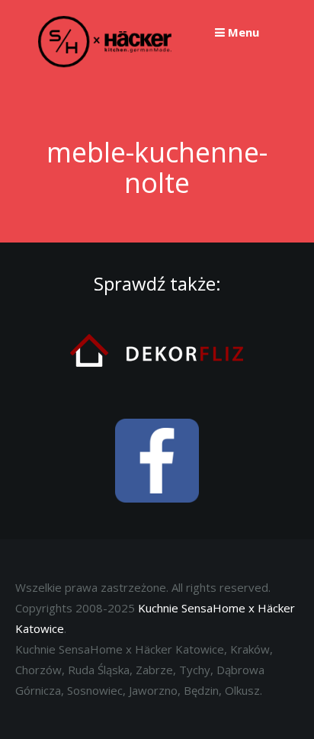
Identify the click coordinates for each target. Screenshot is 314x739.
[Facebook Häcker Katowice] (157, 513)
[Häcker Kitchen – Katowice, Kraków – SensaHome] (104, 64)
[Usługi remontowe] (157, 392)
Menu (242, 32)
